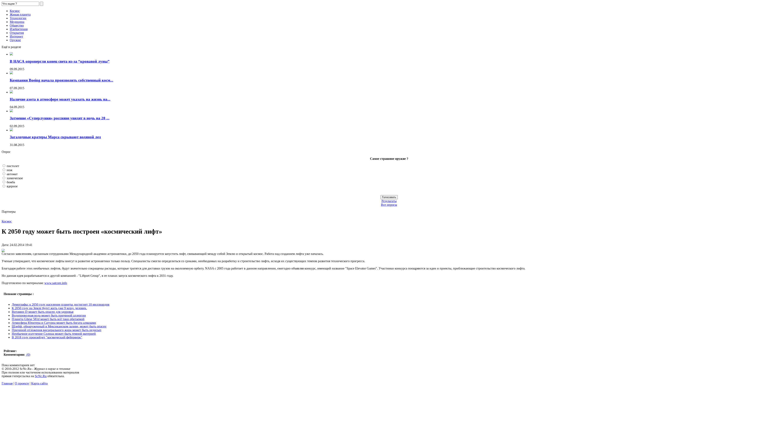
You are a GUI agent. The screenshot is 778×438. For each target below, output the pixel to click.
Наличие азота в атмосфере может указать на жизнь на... (60, 99)
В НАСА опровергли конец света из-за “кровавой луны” (60, 61)
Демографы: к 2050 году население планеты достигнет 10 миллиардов (60, 304)
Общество (17, 25)
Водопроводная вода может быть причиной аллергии (49, 315)
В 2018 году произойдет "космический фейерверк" (47, 337)
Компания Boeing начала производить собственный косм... (61, 80)
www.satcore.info (55, 283)
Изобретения (19, 29)
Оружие (15, 40)
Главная (7, 383)
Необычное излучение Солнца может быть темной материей (54, 333)
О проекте (22, 383)
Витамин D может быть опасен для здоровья (42, 311)
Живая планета (20, 14)
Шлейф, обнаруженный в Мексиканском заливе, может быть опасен (59, 326)
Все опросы (389, 204)
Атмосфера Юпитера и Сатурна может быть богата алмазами (54, 322)
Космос (15, 11)
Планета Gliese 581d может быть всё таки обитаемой (48, 319)
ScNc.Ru (41, 376)
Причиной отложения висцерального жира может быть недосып (56, 330)
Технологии (18, 18)
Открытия (17, 32)
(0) (28, 354)
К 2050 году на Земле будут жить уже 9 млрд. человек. (49, 308)
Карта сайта (39, 383)
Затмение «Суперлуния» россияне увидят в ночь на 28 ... (59, 118)
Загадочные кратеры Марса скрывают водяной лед (55, 137)
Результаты (389, 201)
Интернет (16, 36)
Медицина (17, 22)
